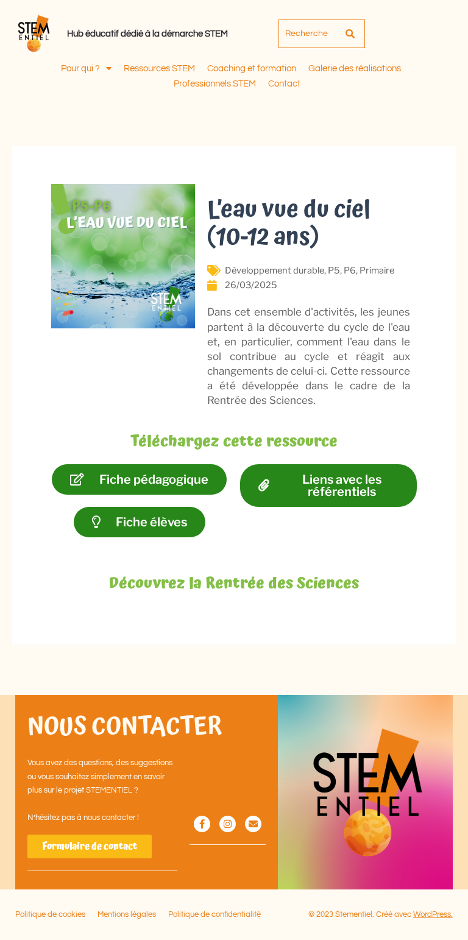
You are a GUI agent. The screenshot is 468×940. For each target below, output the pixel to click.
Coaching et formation (251, 68)
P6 (350, 270)
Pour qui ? (80, 68)
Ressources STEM (159, 68)
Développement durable (274, 270)
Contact (284, 83)
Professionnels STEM (215, 83)
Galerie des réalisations (354, 68)
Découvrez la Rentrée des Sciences (234, 583)
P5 (334, 270)
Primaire (377, 270)
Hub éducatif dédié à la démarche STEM (147, 33)
